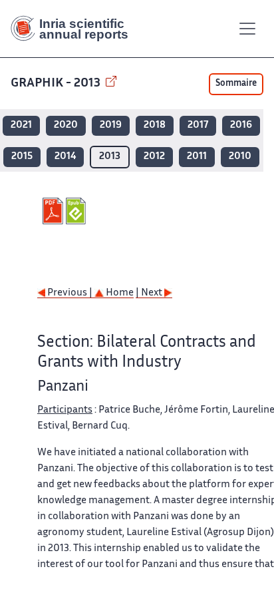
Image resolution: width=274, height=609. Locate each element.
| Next (150, 293)
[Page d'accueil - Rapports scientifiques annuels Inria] (74, 28)
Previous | (69, 293)
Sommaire (236, 84)
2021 (21, 125)
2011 (197, 156)
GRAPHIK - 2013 (57, 83)
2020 (66, 125)
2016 (241, 125)
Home (119, 293)
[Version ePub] (77, 211)
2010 (240, 156)
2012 (154, 156)
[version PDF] (54, 211)
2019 (111, 125)
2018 (155, 125)
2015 (22, 156)
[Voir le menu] (247, 28)
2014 (65, 156)
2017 (198, 125)
